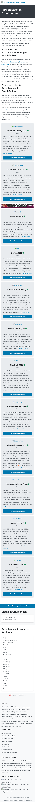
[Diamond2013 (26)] (17, 165)
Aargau (5, 637)
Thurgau (5, 678)
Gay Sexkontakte (6, 749)
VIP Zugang (5, 744)
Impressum (29, 800)
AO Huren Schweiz (7, 747)
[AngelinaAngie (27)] (17, 402)
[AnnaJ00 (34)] (17, 212)
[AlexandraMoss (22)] (17, 441)
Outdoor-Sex (5, 64)
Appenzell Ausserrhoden (10, 640)
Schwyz (5, 669)
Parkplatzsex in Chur (9, 617)
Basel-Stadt (6, 645)
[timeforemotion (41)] (17, 285)
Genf (4, 649)
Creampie (22, 62)
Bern (4, 647)
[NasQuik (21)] (17, 360)
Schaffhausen (7, 666)
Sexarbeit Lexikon (6, 741)
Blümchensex (14, 62)
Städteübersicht (6, 733)
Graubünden (7, 654)
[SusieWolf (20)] (17, 560)
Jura (4, 657)
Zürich (5, 685)
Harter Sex (9, 110)
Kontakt (16, 800)
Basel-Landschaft (8, 642)
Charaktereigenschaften (8, 736)
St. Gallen (6, 673)
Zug (4, 688)
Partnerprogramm (8, 800)
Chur (17, 331)
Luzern (5, 659)
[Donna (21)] (17, 248)
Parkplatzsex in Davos (9, 619)
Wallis (4, 683)
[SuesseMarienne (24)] (17, 480)
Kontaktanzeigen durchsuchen (18, 606)
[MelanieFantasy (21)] (17, 126)
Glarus (5, 652)
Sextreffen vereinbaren (17, 157)
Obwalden (6, 664)
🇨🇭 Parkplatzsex (13, 695)
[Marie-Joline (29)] (17, 324)
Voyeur (3, 110)
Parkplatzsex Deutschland (9, 752)
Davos (17, 133)
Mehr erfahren (7, 153)
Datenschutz (21, 800)
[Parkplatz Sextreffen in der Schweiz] (13, 3)
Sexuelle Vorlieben (7, 738)
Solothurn (6, 671)
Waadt (5, 681)
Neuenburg (6, 661)
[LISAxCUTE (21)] (17, 519)
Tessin (5, 676)
